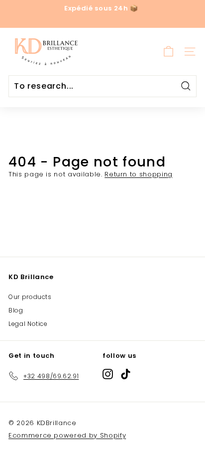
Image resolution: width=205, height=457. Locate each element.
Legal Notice (28, 323)
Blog (15, 310)
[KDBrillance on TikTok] (125, 374)
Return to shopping (138, 174)
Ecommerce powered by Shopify (67, 435)
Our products (30, 297)
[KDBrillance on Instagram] (107, 374)
